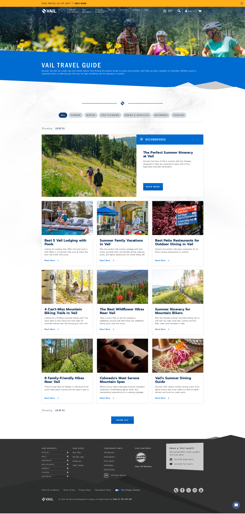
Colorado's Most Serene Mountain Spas (119, 380)
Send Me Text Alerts (183, 464)
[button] (167, 11)
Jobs (146, 9)
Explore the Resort (72, 10)
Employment (109, 457)
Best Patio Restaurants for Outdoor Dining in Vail (177, 242)
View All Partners (143, 466)
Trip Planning (110, 116)
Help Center (78, 465)
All (64, 116)
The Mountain (86, 10)
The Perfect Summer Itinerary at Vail (168, 154)
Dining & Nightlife (137, 116)
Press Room (109, 461)
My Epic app (78, 457)
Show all (122, 420)
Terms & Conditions (50, 490)
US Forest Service (118, 475)
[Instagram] (194, 490)
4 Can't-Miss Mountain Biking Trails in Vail (63, 311)
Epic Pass (77, 452)
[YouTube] (200, 490)
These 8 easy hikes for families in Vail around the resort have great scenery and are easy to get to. (67, 388)
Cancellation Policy (103, 490)
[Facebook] (182, 490)
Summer (76, 116)
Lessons (124, 9)
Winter (91, 116)
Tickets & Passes (99, 10)
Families (178, 116)
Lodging (136, 9)
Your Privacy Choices (130, 490)
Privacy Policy (85, 490)
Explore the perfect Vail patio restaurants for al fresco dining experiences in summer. (176, 250)
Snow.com (77, 461)
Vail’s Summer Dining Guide (173, 380)
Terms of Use (69, 490)
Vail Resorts (109, 452)
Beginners (161, 116)
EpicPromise (109, 469)
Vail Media (108, 465)
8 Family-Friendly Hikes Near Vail (64, 380)
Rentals (112, 9)
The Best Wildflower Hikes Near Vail (122, 311)
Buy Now (80, 3)
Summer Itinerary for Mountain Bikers (172, 311)
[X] (188, 490)
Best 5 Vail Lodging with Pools (65, 242)
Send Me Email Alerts (183, 459)
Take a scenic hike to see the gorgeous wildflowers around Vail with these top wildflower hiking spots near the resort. (122, 321)
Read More (153, 186)
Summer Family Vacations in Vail (121, 242)
